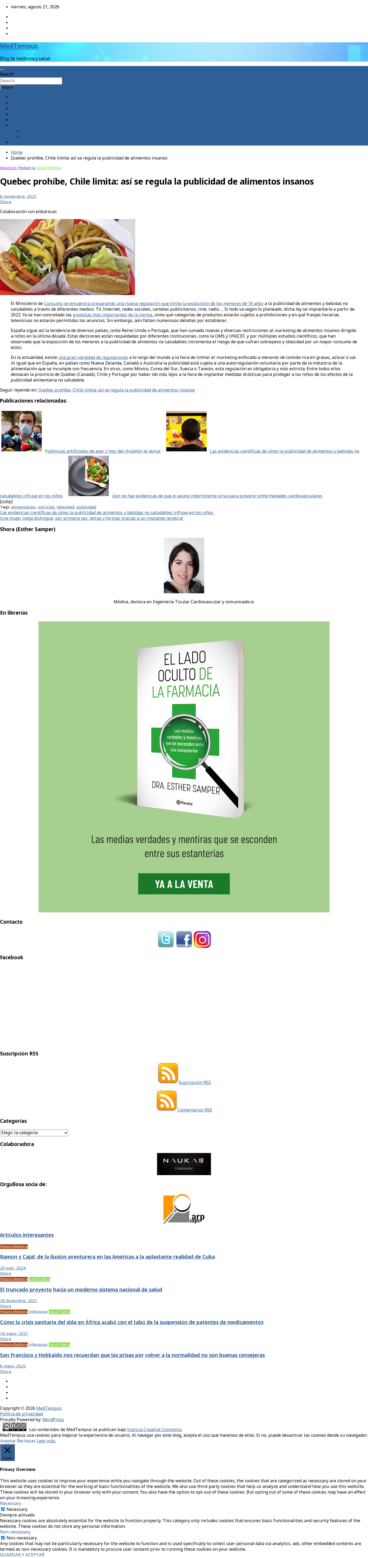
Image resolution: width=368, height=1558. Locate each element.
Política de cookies (40, 137)
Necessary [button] (10, 1504)
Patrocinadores (37, 131)
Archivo (18, 109)
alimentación (23, 507)
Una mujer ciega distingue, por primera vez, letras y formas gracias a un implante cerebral (91, 518)
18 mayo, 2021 (14, 1334)
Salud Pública (48, 168)
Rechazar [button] (26, 1441)
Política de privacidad (21, 1414)
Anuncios (8, 168)
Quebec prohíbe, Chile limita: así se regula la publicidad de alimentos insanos (116, 390)
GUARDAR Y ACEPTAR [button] (22, 1555)
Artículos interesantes (27, 1235)
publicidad (86, 507)
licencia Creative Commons (154, 1430)
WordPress (53, 1420)
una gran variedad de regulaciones (93, 358)
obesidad (65, 507)
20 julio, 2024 (13, 1268)
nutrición (45, 507)
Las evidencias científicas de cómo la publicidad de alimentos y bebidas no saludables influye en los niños (106, 513)
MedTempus (19, 46)
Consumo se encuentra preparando (80, 304)
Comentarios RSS (195, 1110)
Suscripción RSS (195, 1083)
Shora (5, 202)
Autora (18, 103)
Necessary (16, 1509)
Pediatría (26, 168)
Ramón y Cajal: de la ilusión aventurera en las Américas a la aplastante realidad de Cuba (107, 1257)
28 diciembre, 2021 (18, 1301)
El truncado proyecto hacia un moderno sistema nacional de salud (81, 1290)
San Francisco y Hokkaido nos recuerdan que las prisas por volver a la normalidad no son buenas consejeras (132, 1355)
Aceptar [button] (8, 1441)
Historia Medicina (14, 1246)
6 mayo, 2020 (13, 1366)
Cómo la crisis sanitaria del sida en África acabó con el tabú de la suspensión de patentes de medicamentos (131, 1323)
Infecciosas (38, 1312)
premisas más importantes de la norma (112, 315)
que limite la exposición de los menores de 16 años (211, 304)
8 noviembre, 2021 (18, 196)
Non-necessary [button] (15, 1532)
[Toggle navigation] (2, 70)
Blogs (16, 114)
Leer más (46, 1441)
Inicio (16, 97)
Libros (17, 120)
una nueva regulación (138, 304)
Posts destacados (28, 143)
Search (7, 74)
